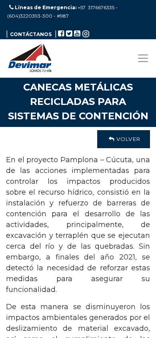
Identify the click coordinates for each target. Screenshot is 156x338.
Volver (127, 139)
